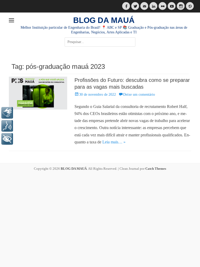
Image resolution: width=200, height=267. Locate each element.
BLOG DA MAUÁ (104, 20)
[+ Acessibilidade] (7, 139)
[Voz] (7, 126)
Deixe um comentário (139, 94)
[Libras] (7, 113)
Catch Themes (155, 169)
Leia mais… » (114, 142)
